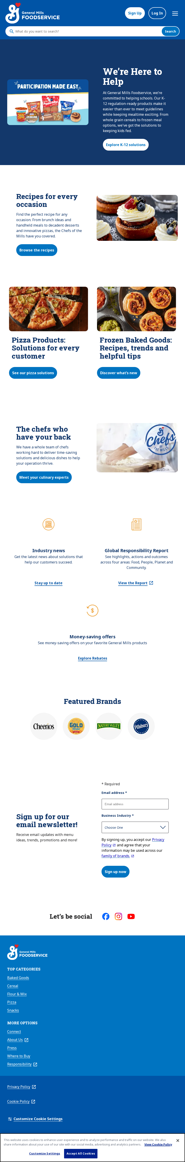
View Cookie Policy (158, 1144)
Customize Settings (44, 1153)
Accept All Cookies (81, 1153)
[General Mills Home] (27, 952)
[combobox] (87, 31)
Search (170, 31)
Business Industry (118, 815)
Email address (114, 792)
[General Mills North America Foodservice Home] (32, 13)
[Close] (178, 1140)
